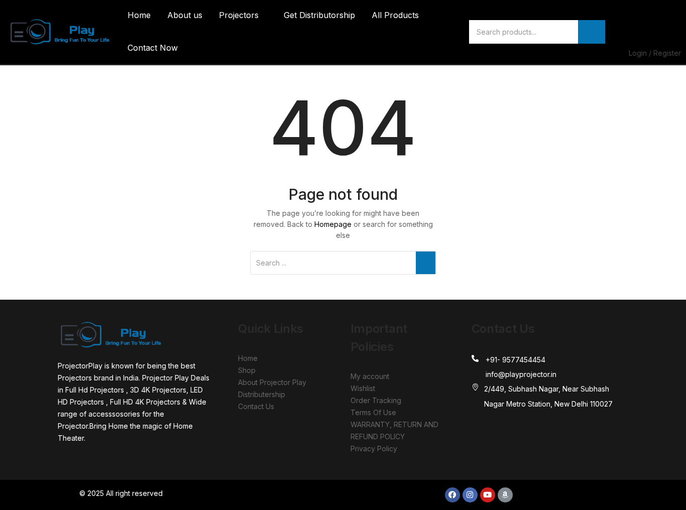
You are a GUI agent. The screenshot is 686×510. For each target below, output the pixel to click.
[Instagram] (470, 494)
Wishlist (363, 388)
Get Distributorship (319, 15)
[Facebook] (452, 494)
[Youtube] (487, 494)
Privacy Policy (374, 448)
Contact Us (256, 406)
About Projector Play (272, 382)
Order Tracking (376, 400)
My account (370, 376)
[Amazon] (505, 494)
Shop (247, 370)
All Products (395, 15)
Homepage (333, 224)
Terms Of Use (373, 412)
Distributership (261, 394)
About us (184, 15)
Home (139, 15)
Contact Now (153, 48)
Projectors (240, 15)
